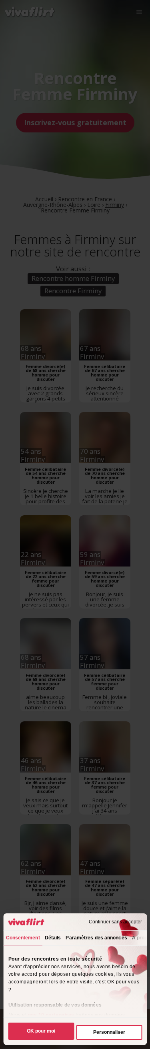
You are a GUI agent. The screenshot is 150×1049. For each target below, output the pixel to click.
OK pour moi (41, 1031)
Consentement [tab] (23, 938)
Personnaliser (109, 1032)
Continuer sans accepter (115, 922)
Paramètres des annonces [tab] (96, 938)
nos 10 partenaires (51, 1015)
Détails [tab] (52, 938)
